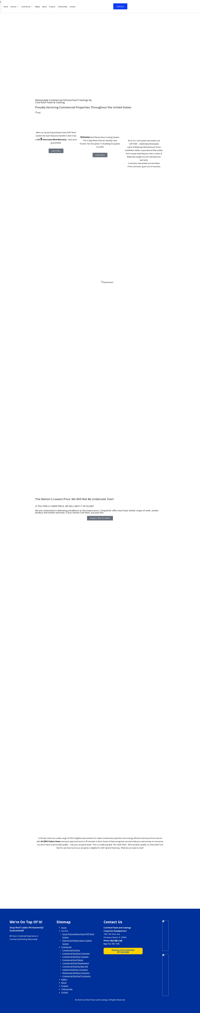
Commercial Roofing (71, 950)
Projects (52, 7)
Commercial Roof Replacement (75, 963)
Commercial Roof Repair (72, 960)
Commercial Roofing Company (75, 957)
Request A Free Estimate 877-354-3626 (123, 951)
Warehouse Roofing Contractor (76, 973)
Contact (120, 6)
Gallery (37, 7)
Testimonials (62, 7)
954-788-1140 (116, 940)
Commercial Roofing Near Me (75, 966)
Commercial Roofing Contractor (76, 953)
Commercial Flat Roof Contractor (76, 976)
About (44, 7)
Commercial (25, 7)
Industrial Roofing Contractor (75, 969)
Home (5, 7)
